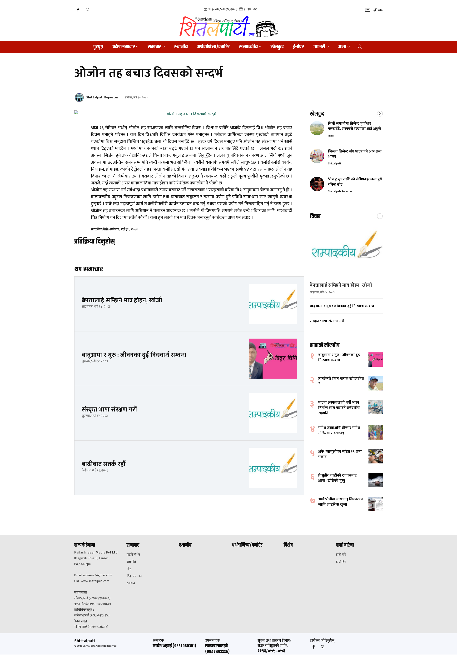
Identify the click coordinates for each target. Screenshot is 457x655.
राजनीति (131, 562)
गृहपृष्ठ (98, 47)
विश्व (129, 569)
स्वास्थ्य (131, 583)
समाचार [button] (154, 47)
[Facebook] (77, 9)
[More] (380, 113)
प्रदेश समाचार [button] (124, 47)
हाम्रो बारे (341, 555)
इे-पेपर (298, 47)
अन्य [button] (342, 47)
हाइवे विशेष (133, 555)
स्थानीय (181, 47)
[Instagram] (87, 9)
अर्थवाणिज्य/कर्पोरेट (213, 47)
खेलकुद (277, 47)
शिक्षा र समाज (134, 576)
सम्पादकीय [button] (248, 47)
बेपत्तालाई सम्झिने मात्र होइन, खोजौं (341, 285)
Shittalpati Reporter (102, 97)
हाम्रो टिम (341, 562)
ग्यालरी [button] (319, 47)
